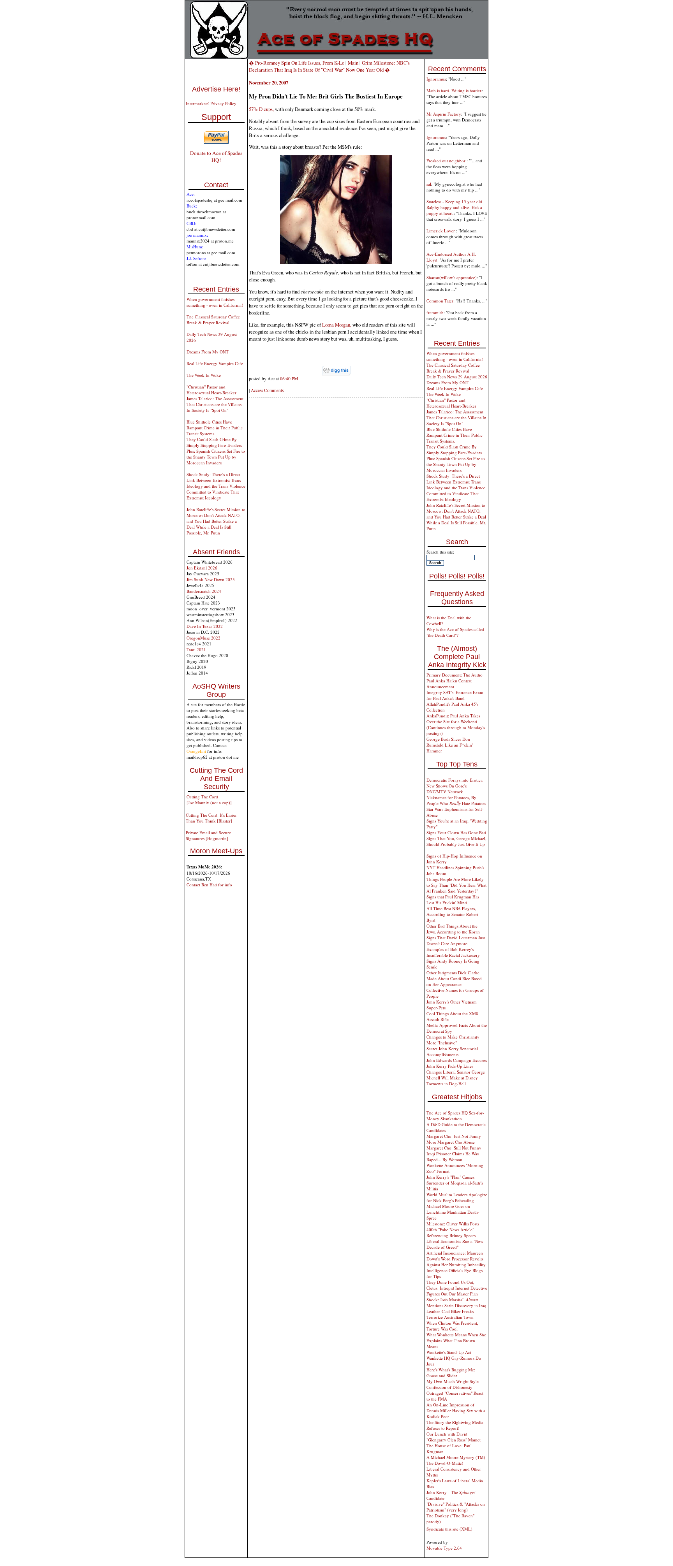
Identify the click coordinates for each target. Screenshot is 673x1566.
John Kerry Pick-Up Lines (449, 1066)
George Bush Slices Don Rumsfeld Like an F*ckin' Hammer (449, 745)
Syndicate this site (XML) (449, 1529)
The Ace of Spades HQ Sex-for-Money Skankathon (455, 1115)
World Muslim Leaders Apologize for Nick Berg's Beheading (456, 1197)
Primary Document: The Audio (454, 675)
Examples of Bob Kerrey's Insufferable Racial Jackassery (453, 952)
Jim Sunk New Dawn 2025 (211, 579)
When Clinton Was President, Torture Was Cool (452, 1326)
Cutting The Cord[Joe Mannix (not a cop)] (209, 799)
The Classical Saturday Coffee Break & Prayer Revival (213, 319)
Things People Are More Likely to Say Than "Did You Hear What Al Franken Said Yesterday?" (456, 885)
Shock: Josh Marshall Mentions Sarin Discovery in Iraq (456, 1302)
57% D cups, (261, 108)
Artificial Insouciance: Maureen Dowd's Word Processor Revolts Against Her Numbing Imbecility (456, 1258)
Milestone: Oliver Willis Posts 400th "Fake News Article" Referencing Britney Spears (452, 1229)
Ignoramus (436, 79)
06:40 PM (289, 378)
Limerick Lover (441, 231)
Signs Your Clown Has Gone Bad (456, 832)
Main (353, 62)
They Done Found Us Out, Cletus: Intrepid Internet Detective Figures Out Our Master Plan (456, 1288)
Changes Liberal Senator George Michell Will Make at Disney (455, 1075)
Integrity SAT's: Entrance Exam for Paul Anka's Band (454, 695)
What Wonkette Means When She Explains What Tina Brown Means (456, 1340)
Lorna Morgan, (336, 324)
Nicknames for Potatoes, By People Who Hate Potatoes (456, 800)
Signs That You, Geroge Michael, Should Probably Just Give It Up (456, 841)
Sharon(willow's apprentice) (451, 277)
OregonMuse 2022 (203, 638)
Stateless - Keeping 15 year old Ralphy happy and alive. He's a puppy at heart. (454, 207)
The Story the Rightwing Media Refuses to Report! (454, 1425)
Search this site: (440, 552)
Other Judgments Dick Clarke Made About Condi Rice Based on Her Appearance (454, 978)
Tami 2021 (196, 649)
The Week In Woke (204, 375)
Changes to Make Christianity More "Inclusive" (452, 1040)
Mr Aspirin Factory (443, 114)
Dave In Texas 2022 (205, 626)
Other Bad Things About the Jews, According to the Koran (453, 929)
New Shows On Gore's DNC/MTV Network (446, 788)
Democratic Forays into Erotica (454, 780)
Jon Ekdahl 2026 (202, 568)
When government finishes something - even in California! (215, 302)
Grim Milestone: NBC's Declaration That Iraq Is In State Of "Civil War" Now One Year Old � (329, 66)
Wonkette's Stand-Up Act (448, 1352)
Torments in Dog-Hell (446, 1083)
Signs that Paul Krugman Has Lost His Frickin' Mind (452, 899)
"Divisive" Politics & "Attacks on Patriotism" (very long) (455, 1507)
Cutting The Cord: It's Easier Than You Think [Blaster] (211, 818)
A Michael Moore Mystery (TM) (455, 1457)
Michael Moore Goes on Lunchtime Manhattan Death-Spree (452, 1212)
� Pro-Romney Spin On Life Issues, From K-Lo (296, 62)
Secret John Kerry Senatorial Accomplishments (452, 1051)
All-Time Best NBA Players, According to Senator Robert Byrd (452, 914)
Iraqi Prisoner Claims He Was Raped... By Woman (452, 1156)
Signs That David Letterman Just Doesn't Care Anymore (455, 940)
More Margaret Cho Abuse (450, 1142)
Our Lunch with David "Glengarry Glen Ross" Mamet (453, 1437)
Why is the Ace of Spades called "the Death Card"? (455, 632)
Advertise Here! (216, 89)
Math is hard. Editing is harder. (454, 90)
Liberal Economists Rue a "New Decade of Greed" (454, 1244)
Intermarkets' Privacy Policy (211, 103)
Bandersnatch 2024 (204, 591)
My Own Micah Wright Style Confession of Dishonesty (452, 1384)
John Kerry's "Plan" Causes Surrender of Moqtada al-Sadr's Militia (454, 1183)
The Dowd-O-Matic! (444, 1463)
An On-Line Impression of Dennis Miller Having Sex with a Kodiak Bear (455, 1410)
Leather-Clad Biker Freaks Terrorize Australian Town (450, 1314)
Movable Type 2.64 (444, 1548)
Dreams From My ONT (208, 352)
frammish (435, 312)
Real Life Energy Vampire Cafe (215, 363)
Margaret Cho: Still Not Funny (453, 1148)
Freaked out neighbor (446, 160)
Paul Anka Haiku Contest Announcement (449, 683)
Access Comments (267, 390)
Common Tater (439, 301)
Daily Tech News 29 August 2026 (456, 377)
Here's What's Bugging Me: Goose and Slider (450, 1372)
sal (428, 184)
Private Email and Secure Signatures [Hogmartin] (208, 835)
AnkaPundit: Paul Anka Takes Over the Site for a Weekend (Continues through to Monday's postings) (455, 724)
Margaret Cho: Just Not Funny (453, 1136)
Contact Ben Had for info (209, 885)
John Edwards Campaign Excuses (456, 1060)
